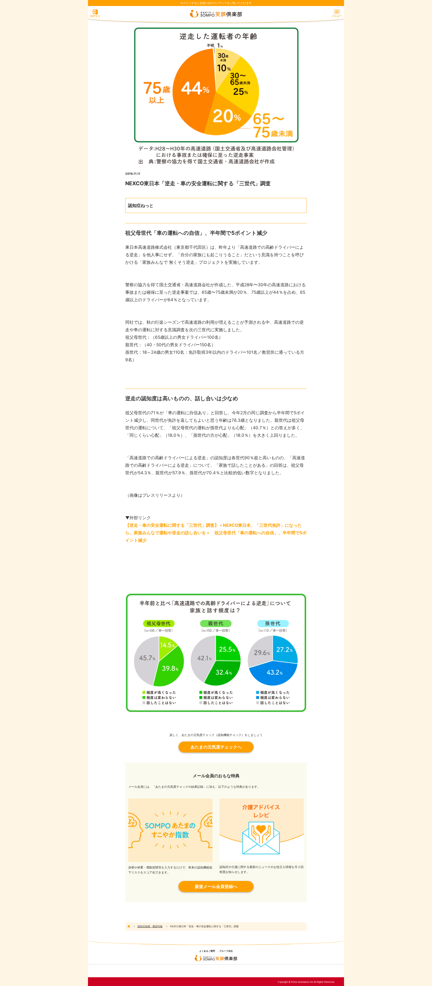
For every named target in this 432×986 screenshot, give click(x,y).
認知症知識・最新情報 (150, 926)
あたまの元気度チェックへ (216, 747)
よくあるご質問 (207, 951)
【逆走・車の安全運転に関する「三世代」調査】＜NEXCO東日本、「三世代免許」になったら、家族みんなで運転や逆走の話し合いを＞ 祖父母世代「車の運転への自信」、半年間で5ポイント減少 (215, 533)
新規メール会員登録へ (216, 886)
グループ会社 (226, 951)
